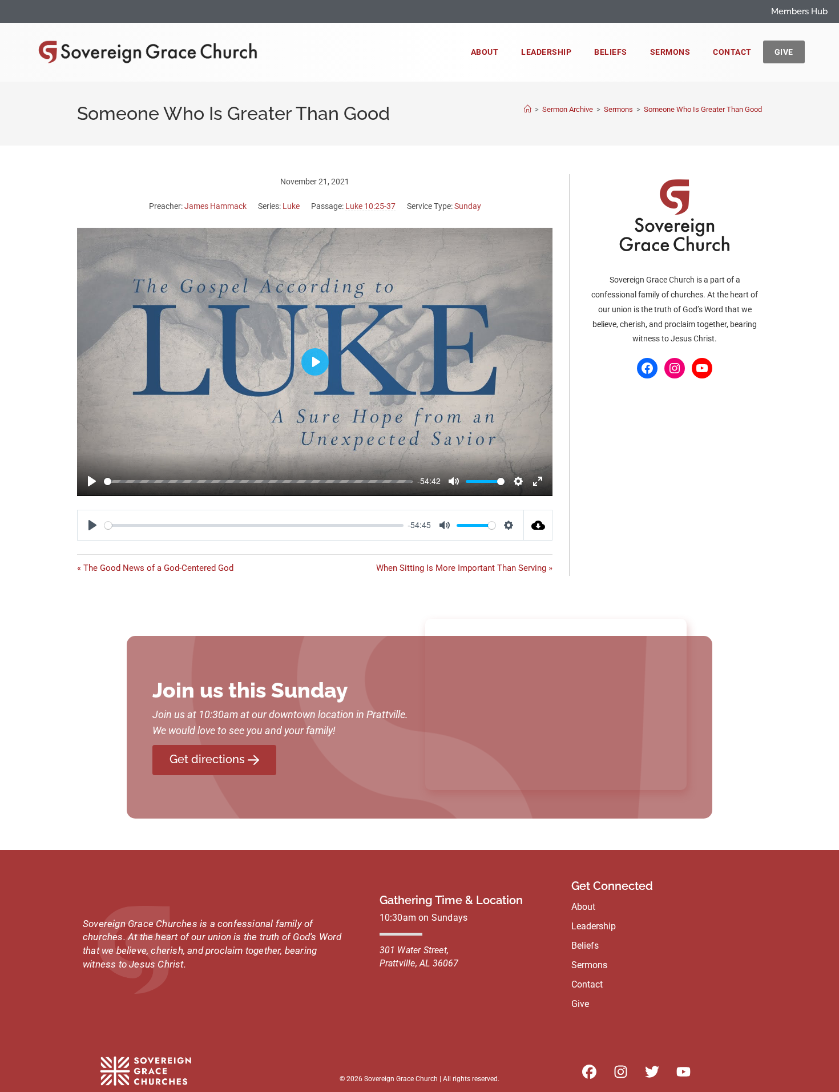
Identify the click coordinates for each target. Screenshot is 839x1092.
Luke (291, 206)
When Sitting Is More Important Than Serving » (464, 568)
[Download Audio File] (538, 525)
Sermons (670, 52)
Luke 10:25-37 (370, 206)
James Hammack (215, 206)
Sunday (467, 206)
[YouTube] (702, 368)
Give (784, 52)
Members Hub (799, 11)
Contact (732, 52)
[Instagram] (674, 368)
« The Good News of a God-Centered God (155, 568)
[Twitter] (652, 1072)
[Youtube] (683, 1072)
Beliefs (610, 52)
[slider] (258, 481)
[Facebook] (647, 368)
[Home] (527, 109)
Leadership (546, 52)
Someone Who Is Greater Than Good (703, 109)
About (485, 52)
